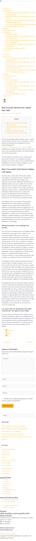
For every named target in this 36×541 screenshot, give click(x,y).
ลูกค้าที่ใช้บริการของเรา (10, 30)
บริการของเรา (7, 10)
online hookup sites (7, 468)
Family (3, 457)
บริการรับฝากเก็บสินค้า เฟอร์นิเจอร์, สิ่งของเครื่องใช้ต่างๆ (21, 24)
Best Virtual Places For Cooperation (11, 431)
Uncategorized (6, 473)
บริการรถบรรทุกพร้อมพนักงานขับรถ (15, 26)
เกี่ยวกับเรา (7, 8)
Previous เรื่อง (6, 342)
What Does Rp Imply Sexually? (15, 130)
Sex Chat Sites (17, 113)
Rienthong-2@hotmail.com (7, 528)
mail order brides (6, 465)
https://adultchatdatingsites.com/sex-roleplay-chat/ (15, 147)
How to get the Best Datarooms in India (12, 434)
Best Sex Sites (6, 452)
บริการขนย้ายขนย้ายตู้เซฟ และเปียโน (16, 48)
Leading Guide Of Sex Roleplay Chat (17, 132)
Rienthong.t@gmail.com (6, 530)
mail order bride (6, 462)
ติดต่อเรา (6, 28)
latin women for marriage (8, 460)
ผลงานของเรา (7, 32)
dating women (5, 454)
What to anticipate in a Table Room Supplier (13, 426)
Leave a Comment (7, 113)
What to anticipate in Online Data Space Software (15, 428)
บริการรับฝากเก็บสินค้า (12, 34)
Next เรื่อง (30, 342)
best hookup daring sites (8, 449)
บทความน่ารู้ (7, 50)
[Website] (18, 393)
